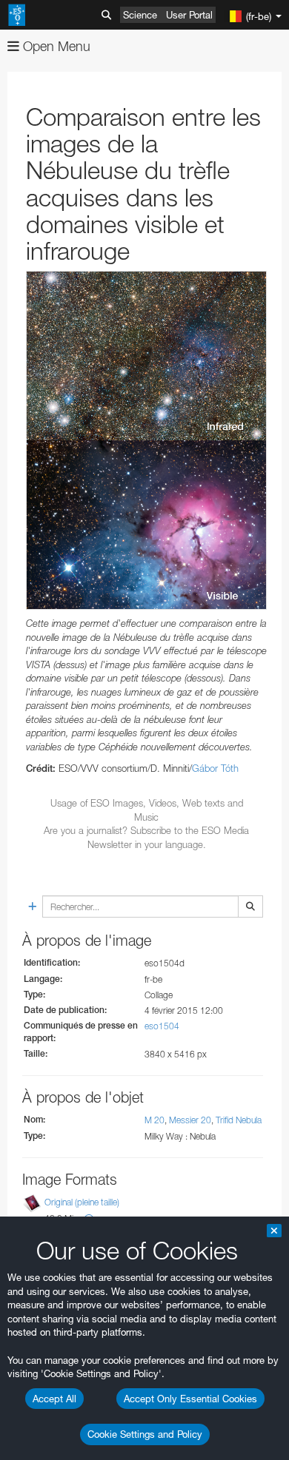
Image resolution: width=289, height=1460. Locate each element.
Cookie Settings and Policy (144, 1434)
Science (140, 15)
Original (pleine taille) (81, 1202)
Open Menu (54, 46)
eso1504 (161, 1026)
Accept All (54, 1399)
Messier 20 (190, 1120)
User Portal (189, 15)
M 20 (154, 1120)
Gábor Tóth (215, 768)
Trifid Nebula (239, 1120)
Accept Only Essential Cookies (190, 1399)
